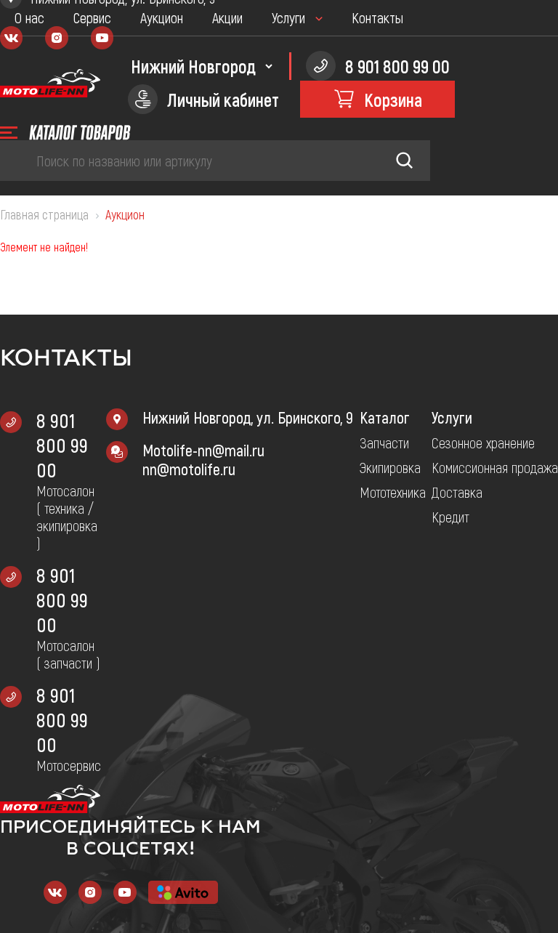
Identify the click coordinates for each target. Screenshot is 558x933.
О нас (29, 17)
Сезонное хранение (483, 442)
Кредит (450, 516)
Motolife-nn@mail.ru (203, 449)
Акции (227, 17)
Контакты (377, 17)
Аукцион (161, 17)
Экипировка (390, 467)
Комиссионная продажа (495, 467)
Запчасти (384, 442)
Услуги (288, 17)
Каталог (385, 417)
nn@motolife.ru (188, 468)
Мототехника (393, 492)
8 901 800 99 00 (62, 445)
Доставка (457, 492)
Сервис (92, 17)
